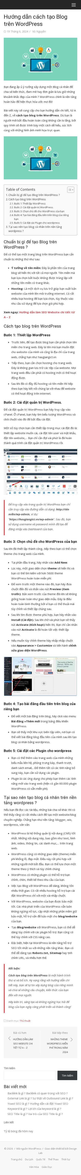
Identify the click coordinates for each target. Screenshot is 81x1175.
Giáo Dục (47, 1167)
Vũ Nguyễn (39, 31)
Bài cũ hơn (23, 1040)
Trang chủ (16, 1159)
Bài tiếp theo (57, 1042)
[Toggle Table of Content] (68, 190)
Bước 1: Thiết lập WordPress (30, 203)
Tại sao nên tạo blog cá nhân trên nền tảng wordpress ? (35, 229)
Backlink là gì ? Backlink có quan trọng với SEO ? (38, 1093)
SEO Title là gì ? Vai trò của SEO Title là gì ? (35, 1114)
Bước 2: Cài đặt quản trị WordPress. (33, 207)
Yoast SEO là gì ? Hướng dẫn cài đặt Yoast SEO (38, 1103)
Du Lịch (29, 1159)
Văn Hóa (34, 1167)
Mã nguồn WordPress (28, 1148)
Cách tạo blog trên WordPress (27, 199)
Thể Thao (53, 1159)
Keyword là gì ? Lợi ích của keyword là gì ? (34, 1108)
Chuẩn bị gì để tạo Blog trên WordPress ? (34, 195)
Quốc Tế (40, 1159)
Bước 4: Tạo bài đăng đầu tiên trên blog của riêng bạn (41, 217)
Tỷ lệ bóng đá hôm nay (18, 1131)
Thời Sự (65, 1159)
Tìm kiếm (9, 1068)
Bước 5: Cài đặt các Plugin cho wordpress (37, 222)
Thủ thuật (25, 1020)
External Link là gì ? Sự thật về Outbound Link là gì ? (40, 1098)
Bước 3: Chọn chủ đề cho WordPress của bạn (39, 211)
